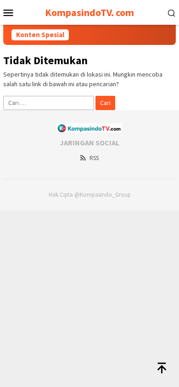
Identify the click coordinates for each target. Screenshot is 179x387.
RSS (94, 158)
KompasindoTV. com (89, 12)
